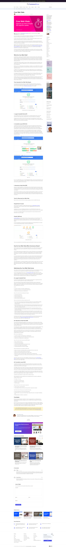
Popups (47, 38)
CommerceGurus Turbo (30, 272)
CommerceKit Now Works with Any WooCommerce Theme (33, 528)
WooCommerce (28, 420)
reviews (50, 30)
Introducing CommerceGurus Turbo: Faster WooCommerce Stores (33, 524)
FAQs (34, 538)
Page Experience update (24, 33)
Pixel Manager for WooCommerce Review (47, 517)
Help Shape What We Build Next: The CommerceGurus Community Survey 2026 (20, 524)
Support (34, 539)
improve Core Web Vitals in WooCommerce (27, 317)
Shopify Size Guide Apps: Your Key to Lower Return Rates (17, 517)
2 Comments (31, 14)
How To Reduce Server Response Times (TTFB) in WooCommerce (46, 528)
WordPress (48, 42)
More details (18, 431)
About (14, 535)
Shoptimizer (48, 25)
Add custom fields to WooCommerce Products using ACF (49, 108)
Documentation (35, 536)
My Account (35, 535)
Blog (14, 537)
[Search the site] (51, 4)
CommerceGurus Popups (27, 538)
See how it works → (38, 409)
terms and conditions (28, 546)
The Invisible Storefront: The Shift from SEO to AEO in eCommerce (20, 528)
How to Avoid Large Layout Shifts (49, 103)
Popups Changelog (16, 542)
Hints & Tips (48, 44)
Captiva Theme (48, 55)
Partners (15, 538)
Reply (42, 477)
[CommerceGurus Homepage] (33, 4)
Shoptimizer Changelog (17, 539)
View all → (25, 540)
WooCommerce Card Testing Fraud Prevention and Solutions (38, 517)
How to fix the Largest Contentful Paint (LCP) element (49, 105)
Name (16, 497)
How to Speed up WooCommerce (48, 112)
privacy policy (34, 546)
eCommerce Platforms (49, 43)
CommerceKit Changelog (17, 540)
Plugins (47, 41)
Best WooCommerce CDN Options (46, 523)
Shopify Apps (25, 539)
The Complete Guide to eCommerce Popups (49, 119)
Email (29, 497)
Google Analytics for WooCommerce (49, 115)
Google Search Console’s (36, 205)
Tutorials (48, 40)
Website (16, 500)
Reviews (48, 56)
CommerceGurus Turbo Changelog (18, 541)
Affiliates (35, 537)
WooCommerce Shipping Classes (48, 117)
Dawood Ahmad (18, 477)
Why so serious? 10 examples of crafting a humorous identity (28, 517)
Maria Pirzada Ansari (19, 14)
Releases (48, 45)
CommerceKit (48, 27)
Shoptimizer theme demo (28, 85)
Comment (16, 487)
